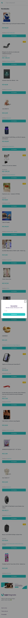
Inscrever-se (14, 314)
